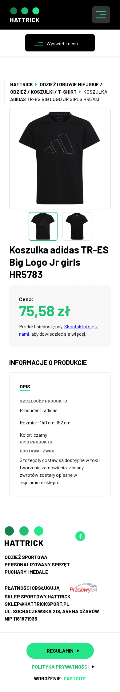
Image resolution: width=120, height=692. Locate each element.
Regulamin (60, 651)
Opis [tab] (25, 386)
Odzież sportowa (26, 557)
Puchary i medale (26, 572)
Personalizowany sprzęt (37, 564)
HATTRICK (21, 84)
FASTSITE (75, 678)
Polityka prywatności (60, 667)
